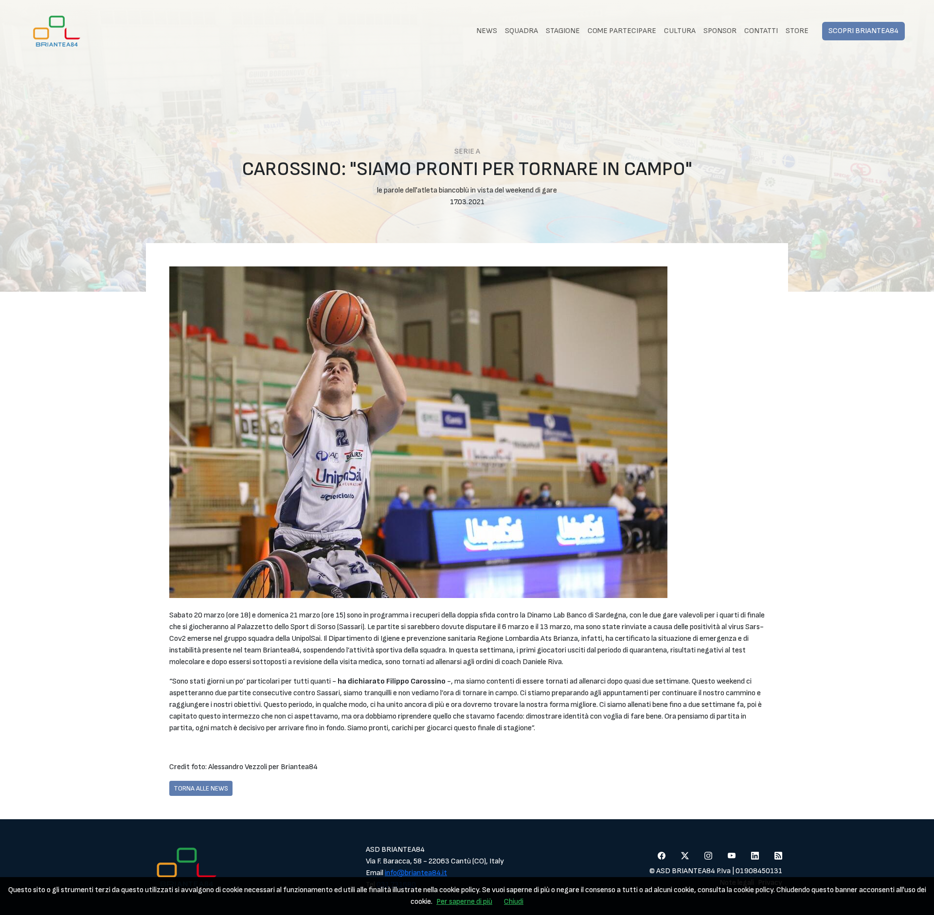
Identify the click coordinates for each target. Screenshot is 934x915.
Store (797, 30)
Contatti (761, 30)
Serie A (467, 151)
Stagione (563, 30)
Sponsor (719, 30)
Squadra (521, 30)
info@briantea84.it (416, 873)
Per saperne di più (464, 901)
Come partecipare (622, 30)
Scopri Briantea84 (863, 30)
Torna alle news (201, 788)
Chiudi (513, 901)
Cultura (680, 30)
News (486, 30)
